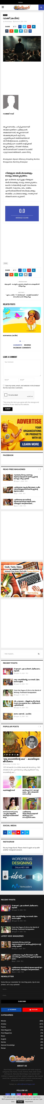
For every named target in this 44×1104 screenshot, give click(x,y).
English (3, 1039)
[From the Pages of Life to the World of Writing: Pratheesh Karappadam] (8, 693)
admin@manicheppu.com (26, 1084)
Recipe (3, 1048)
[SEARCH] (39, 654)
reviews (27, 345)
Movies (3, 1021)
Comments (17, 345)
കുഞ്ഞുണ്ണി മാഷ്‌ (9, 790)
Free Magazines (6, 1033)
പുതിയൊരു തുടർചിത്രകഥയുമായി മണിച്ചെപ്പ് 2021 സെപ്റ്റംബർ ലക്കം (30, 814)
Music (3, 1036)
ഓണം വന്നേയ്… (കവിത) (22, 714)
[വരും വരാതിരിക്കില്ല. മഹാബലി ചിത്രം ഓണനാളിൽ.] (8, 682)
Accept (20, 1102)
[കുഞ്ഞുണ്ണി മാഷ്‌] (12, 782)
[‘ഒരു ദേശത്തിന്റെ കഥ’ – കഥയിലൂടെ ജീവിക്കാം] (22, 744)
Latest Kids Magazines (12, 936)
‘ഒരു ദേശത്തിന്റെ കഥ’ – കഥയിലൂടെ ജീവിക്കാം (21, 760)
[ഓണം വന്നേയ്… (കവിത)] (8, 716)
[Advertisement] (22, 79)
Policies (20, 2)
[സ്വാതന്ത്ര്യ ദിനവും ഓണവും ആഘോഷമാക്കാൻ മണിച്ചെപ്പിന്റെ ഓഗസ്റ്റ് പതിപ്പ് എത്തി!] (8, 477)
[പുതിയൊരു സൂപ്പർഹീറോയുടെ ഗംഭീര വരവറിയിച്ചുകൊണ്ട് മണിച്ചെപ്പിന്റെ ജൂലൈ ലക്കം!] (8, 490)
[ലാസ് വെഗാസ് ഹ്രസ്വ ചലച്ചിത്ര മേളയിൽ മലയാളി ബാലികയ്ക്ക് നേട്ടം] (12, 803)
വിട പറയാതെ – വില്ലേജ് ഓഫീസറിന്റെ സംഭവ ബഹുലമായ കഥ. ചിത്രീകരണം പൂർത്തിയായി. (27, 703)
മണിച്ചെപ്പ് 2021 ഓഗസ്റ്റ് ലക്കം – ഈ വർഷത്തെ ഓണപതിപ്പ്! (30, 792)
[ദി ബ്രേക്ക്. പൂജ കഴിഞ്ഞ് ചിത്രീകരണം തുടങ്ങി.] (8, 671)
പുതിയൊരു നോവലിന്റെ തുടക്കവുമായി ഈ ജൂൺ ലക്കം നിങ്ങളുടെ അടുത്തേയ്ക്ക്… (25, 501)
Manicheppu (8, 21)
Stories (3, 1042)
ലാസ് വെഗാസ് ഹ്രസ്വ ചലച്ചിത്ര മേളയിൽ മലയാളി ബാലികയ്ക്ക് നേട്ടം (10, 814)
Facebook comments (22, 348)
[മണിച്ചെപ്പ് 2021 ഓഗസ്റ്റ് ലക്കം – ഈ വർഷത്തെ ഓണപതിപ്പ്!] (32, 782)
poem (5, 263)
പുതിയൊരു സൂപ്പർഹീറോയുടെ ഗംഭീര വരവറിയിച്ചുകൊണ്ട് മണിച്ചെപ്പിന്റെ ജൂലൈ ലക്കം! (27, 489)
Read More (29, 1102)
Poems (5, 15)
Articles (3, 1024)
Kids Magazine (6, 1030)
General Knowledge (8, 1045)
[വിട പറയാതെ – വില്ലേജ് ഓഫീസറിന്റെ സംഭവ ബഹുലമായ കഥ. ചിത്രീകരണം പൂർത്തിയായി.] (8, 703)
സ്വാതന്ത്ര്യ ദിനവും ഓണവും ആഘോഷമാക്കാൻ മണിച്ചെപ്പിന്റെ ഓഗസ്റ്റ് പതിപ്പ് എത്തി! (26, 477)
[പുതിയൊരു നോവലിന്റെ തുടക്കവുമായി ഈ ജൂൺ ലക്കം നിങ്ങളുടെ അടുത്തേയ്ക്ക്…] (8, 502)
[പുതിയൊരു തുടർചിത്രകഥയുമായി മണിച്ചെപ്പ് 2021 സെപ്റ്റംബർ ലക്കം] (32, 803)
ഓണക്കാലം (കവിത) (10, 335)
